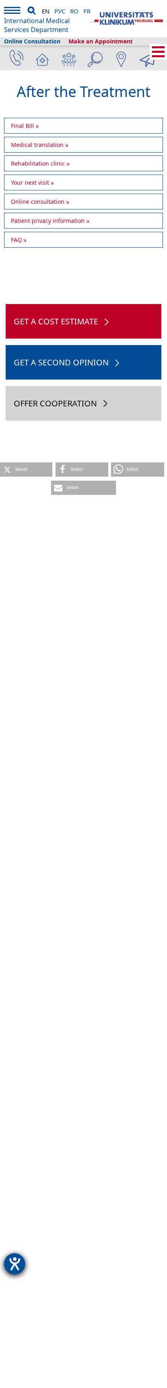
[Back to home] (126, 18)
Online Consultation (32, 41)
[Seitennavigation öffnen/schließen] (158, 52)
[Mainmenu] (12, 11)
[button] (26, 469)
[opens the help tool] (14, 1263)
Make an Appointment (101, 41)
